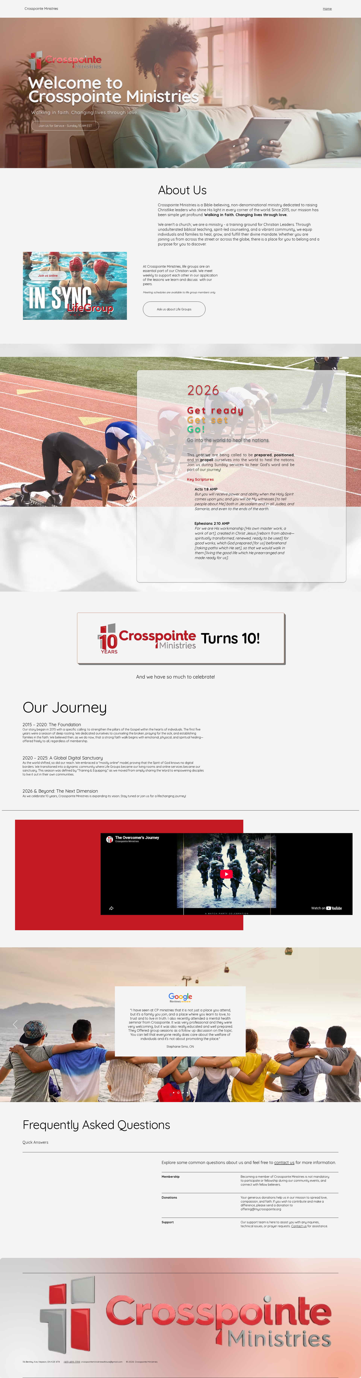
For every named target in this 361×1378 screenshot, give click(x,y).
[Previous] (15, 1024)
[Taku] (182, 1092)
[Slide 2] (75, 315)
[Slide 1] (71, 315)
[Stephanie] (178, 1092)
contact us (284, 1162)
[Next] (346, 1024)
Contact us (299, 1226)
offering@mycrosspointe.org (261, 1209)
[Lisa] (187, 1093)
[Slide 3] (79, 315)
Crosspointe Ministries (41, 8)
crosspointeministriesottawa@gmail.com (101, 1361)
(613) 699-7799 (72, 1361)
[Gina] (173, 1092)
